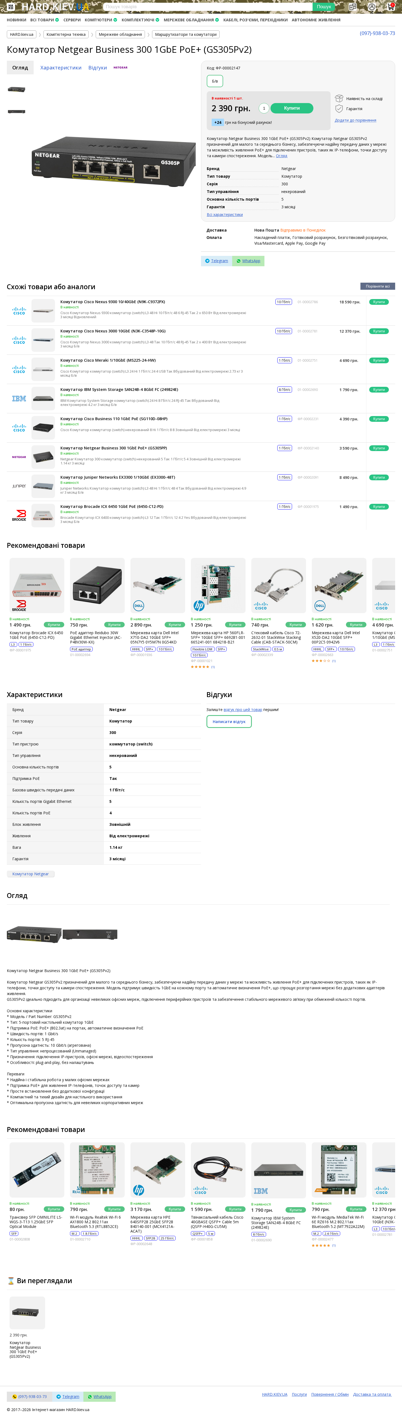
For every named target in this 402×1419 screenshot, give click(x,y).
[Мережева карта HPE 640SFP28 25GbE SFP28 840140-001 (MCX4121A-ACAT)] (157, 1170)
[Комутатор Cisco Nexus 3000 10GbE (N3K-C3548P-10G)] (43, 340)
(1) (213, 667)
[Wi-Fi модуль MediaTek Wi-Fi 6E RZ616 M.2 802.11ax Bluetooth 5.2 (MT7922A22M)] (339, 1170)
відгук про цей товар (243, 709)
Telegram (219, 260)
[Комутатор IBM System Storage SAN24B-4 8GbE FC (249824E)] (43, 398)
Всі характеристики (225, 214)
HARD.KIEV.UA (274, 1394)
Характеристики (60, 67)
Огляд (20, 67)
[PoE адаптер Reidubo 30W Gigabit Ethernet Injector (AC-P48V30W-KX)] (97, 585)
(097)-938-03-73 (377, 33)
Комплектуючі (138, 19)
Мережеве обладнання (189, 19)
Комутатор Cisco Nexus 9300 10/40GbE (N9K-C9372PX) (112, 301)
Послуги (299, 1394)
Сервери (72, 19)
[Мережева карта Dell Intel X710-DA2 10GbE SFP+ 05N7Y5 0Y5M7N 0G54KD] (157, 585)
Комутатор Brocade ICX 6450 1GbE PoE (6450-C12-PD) (111, 506)
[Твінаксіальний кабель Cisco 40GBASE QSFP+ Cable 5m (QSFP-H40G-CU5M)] (218, 1170)
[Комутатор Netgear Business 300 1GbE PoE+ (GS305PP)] (43, 457)
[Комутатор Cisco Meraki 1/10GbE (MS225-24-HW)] (43, 369)
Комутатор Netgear (30, 873)
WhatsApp (251, 260)
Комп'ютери (98, 19)
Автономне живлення (316, 19)
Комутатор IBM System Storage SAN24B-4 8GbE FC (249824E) (119, 389)
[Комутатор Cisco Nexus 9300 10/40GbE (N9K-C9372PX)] (43, 311)
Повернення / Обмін (330, 1394)
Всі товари (42, 19)
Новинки (16, 19)
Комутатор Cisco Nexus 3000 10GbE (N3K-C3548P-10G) (112, 330)
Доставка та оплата (372, 1394)
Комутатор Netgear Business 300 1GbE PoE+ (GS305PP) (113, 447)
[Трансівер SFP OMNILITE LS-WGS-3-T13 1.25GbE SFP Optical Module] (37, 1170)
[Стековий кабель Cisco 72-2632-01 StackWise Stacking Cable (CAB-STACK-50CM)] (278, 585)
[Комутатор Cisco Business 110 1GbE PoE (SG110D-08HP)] (43, 428)
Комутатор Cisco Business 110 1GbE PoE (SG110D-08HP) (113, 418)
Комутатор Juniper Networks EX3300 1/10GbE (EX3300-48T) (117, 477)
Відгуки (97, 67)
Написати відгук (229, 721)
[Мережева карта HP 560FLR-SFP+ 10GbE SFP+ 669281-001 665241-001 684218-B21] (218, 585)
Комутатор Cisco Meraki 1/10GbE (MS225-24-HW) (108, 360)
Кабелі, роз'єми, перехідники (255, 19)
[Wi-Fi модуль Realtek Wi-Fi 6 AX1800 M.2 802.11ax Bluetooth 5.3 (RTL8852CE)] (97, 1170)
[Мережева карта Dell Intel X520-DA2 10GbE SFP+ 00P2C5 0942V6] (339, 585)
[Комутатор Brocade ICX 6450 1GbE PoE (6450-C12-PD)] (43, 515)
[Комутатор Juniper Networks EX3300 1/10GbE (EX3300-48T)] (43, 486)
